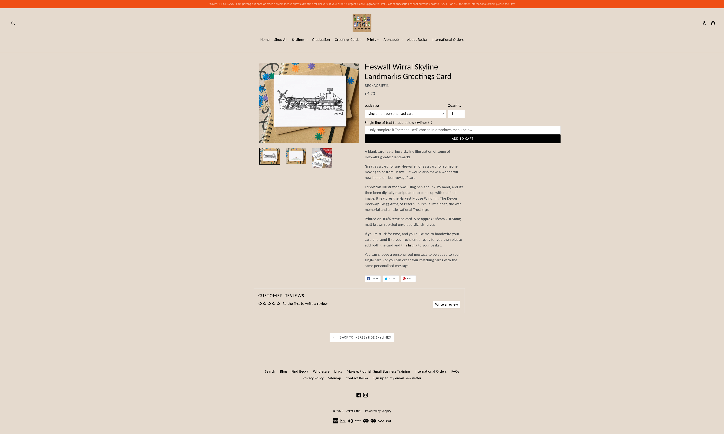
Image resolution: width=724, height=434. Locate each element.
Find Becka (299, 372)
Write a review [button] (446, 305)
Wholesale (321, 372)
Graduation (321, 40)
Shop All (280, 40)
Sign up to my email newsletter (397, 378)
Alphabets (393, 40)
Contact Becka (357, 378)
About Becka (417, 40)
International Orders (448, 40)
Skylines (300, 40)
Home (265, 40)
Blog (283, 372)
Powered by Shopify (378, 411)
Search (270, 372)
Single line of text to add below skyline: (396, 123)
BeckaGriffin (352, 411)
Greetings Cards (349, 40)
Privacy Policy (313, 378)
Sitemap (334, 378)
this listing (409, 245)
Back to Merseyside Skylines (365, 337)
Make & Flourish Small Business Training (378, 372)
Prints (374, 40)
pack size (372, 106)
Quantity (454, 106)
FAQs (455, 372)
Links (338, 372)
